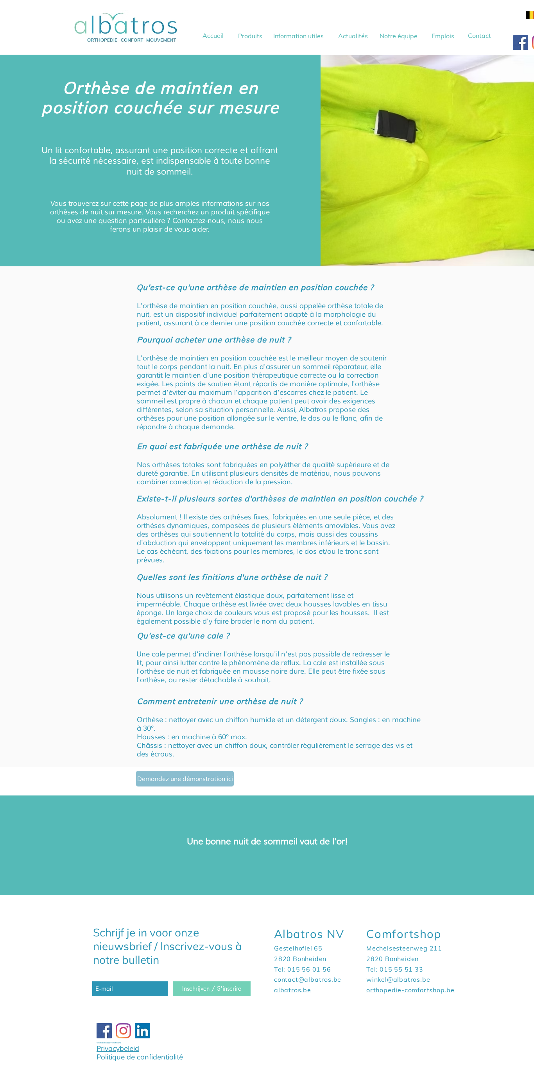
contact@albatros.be (307, 979)
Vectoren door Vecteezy (109, 1042)
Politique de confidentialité (140, 1057)
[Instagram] (123, 1030)
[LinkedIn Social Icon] (142, 1030)
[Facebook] (520, 42)
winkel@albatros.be (398, 979)
